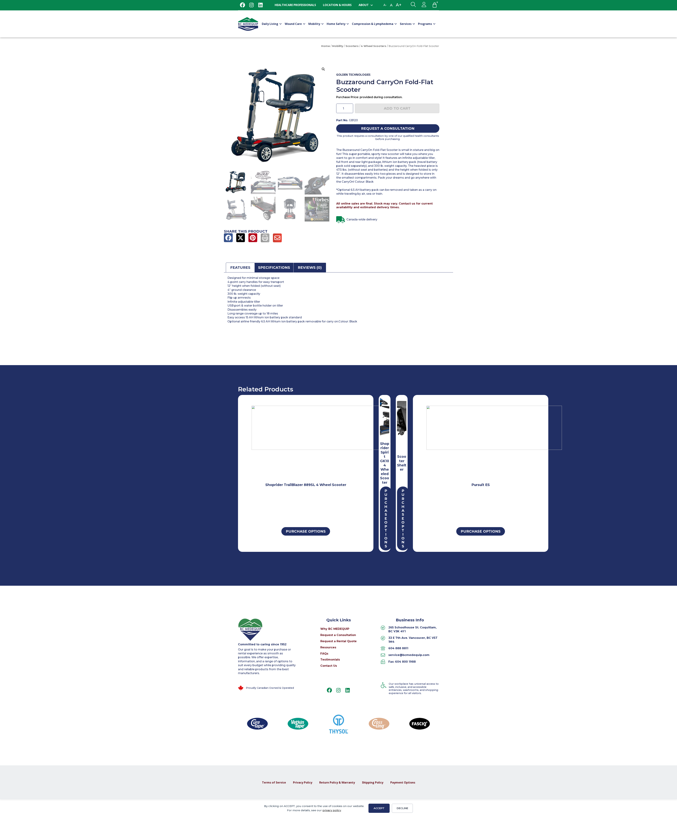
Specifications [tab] (274, 267)
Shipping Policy (372, 782)
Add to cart (397, 108)
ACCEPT (379, 808)
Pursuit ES (480, 485)
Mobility (337, 46)
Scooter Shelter (401, 463)
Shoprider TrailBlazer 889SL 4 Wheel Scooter (305, 485)
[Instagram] (251, 5)
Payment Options (402, 782)
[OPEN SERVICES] (413, 23)
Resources (328, 647)
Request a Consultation (338, 635)
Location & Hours (337, 5)
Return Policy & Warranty (337, 782)
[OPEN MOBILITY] (322, 23)
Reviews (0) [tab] (310, 267)
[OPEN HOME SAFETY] (347, 23)
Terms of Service (274, 782)
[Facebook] (242, 5)
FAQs (324, 653)
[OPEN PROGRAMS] (434, 23)
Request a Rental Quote (338, 641)
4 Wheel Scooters (373, 46)
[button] (323, 69)
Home (325, 46)
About (364, 5)
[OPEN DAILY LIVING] (280, 23)
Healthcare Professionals (295, 5)
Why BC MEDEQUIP (334, 629)
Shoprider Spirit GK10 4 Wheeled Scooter (384, 463)
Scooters (352, 46)
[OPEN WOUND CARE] (304, 23)
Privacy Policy (302, 782)
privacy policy (331, 810)
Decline (402, 808)
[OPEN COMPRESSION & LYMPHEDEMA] (395, 23)
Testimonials (330, 659)
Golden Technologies (353, 75)
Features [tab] (240, 267)
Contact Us (328, 665)
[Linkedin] (260, 5)
